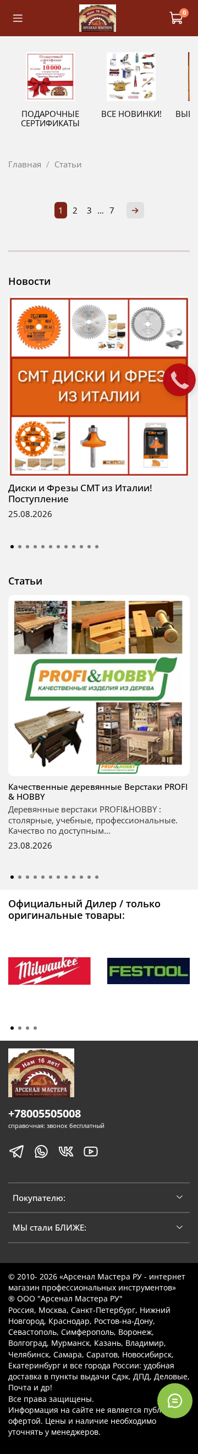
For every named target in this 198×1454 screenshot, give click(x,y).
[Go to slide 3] (27, 546)
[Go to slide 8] (66, 546)
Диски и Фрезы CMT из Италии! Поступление (80, 493)
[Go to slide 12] (96, 546)
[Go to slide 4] (35, 546)
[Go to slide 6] (50, 546)
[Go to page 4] (35, 1028)
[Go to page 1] (12, 1028)
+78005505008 (44, 1113)
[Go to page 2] (19, 1028)
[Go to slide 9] (73, 546)
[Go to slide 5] (43, 546)
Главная (24, 164)
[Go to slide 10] (81, 546)
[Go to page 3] (27, 1028)
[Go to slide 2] (19, 546)
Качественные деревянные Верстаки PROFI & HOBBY (98, 791)
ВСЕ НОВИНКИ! (131, 113)
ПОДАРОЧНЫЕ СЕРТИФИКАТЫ (50, 118)
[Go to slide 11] (89, 546)
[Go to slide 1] (12, 546)
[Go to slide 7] (58, 546)
